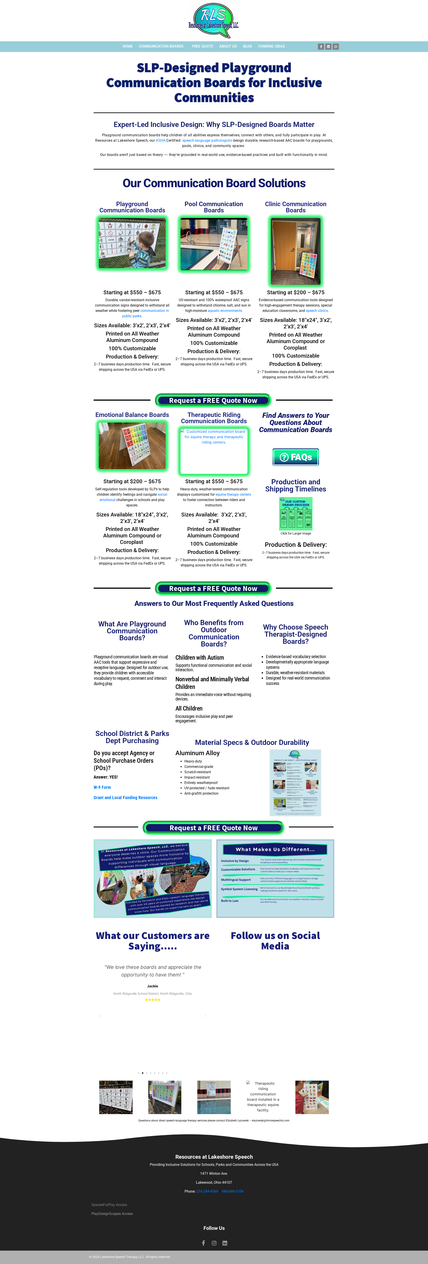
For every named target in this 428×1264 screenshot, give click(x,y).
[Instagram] (336, 47)
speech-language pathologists (207, 140)
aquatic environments (225, 311)
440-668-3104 (232, 1191)
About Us (228, 46)
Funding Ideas (271, 46)
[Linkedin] (328, 47)
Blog (247, 46)
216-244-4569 (207, 1191)
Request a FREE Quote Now (213, 400)
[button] (138, 1073)
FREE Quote (202, 46)
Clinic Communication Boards (296, 207)
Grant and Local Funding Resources (125, 797)
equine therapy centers (233, 494)
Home (128, 46)
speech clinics (317, 311)
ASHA (160, 140)
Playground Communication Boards (132, 207)
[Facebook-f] (321, 47)
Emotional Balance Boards (132, 415)
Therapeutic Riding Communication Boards (214, 418)
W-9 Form (102, 787)
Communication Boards (161, 46)
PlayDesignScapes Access (112, 1214)
